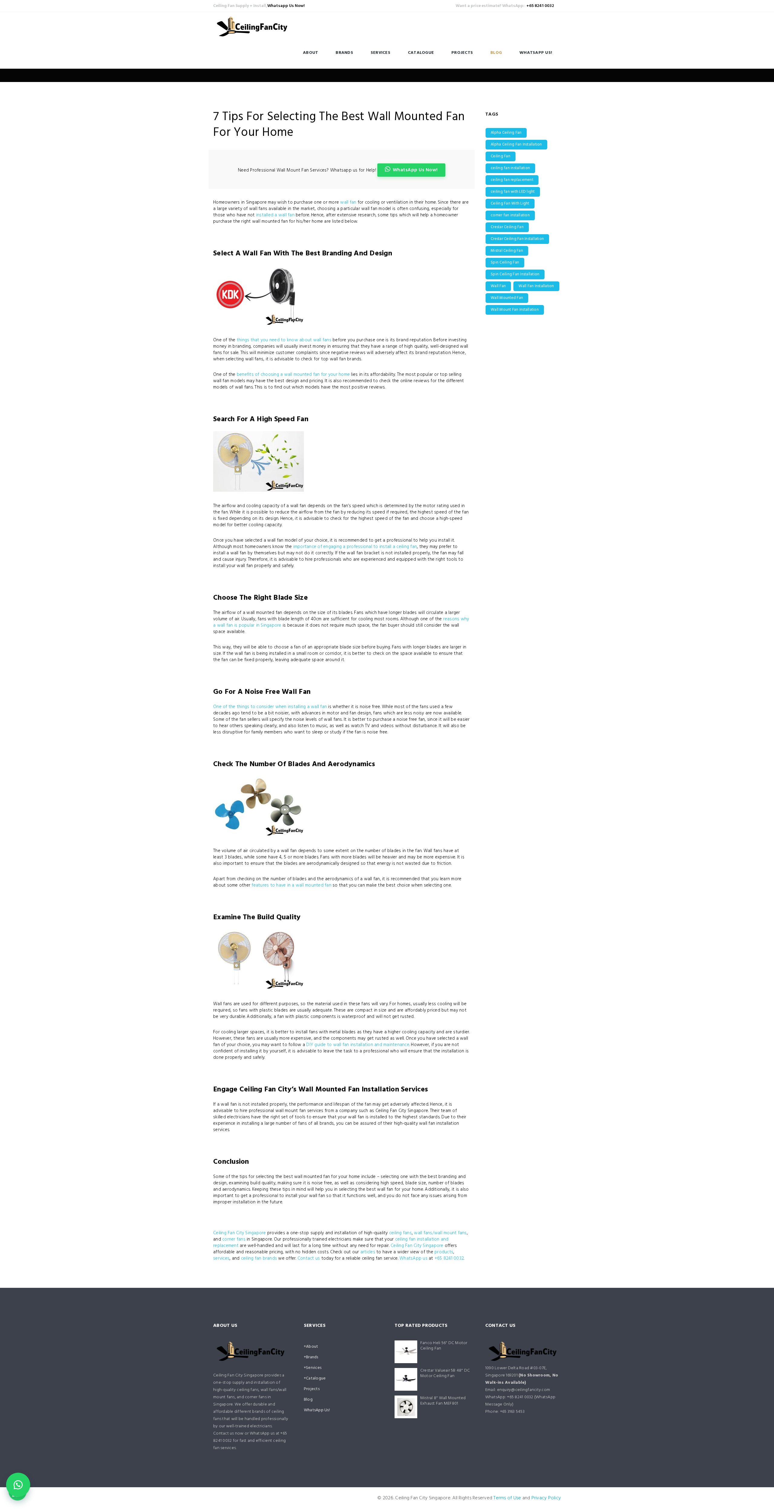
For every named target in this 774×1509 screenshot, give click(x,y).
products (443, 1252)
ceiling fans (400, 1233)
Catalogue (421, 52)
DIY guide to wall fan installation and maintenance (357, 1044)
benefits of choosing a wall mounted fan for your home (293, 374)
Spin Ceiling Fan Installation (515, 274)
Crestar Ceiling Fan (507, 227)
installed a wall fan (275, 215)
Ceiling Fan (500, 156)
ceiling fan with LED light (513, 192)
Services (380, 52)
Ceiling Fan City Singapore (239, 1233)
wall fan (348, 202)
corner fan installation (510, 215)
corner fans (234, 1239)
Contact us (309, 1258)
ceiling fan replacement (512, 180)
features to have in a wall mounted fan (291, 885)
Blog (496, 52)
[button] (18, 1485)
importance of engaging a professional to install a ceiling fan (355, 546)
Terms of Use (507, 1498)
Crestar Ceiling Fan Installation (517, 239)
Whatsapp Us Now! (286, 5)
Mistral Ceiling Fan (507, 251)
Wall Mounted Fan (507, 298)
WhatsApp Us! (535, 52)
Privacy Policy (546, 1498)
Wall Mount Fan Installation (515, 310)
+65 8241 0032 (540, 5)
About (310, 52)
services (221, 1258)
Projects (462, 52)
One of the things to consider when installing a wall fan (270, 706)
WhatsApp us (414, 1258)
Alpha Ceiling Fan (506, 133)
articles (367, 1252)
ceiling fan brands (259, 1258)
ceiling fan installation (510, 168)
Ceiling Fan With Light (510, 203)
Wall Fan (498, 286)
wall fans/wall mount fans (440, 1233)
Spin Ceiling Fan (505, 262)
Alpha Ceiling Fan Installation (516, 144)
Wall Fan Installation (536, 286)
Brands (344, 52)
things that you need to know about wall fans (284, 340)
